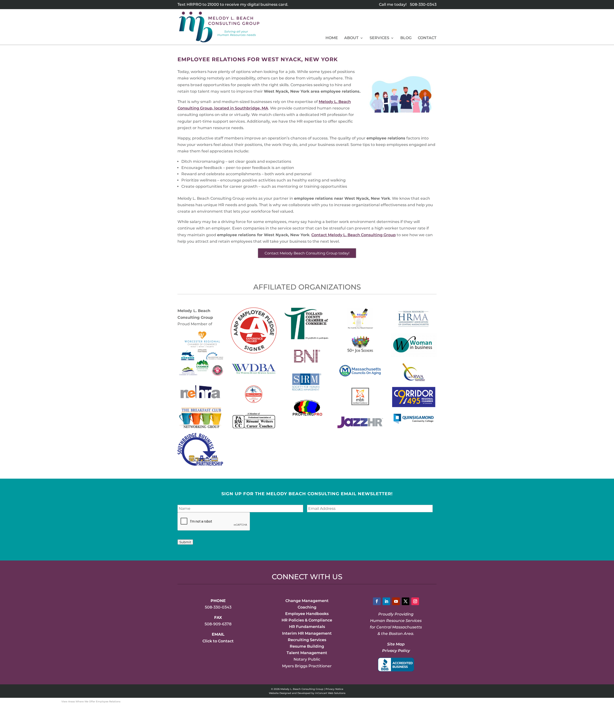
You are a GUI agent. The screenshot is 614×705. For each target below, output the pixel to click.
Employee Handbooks (307, 613)
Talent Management (307, 653)
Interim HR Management (307, 633)
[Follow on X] (405, 601)
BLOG (406, 38)
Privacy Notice (334, 689)
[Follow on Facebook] (377, 601)
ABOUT (351, 38)
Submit (185, 542)
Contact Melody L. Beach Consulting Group (353, 235)
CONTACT (427, 38)
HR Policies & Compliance (307, 620)
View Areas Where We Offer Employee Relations (90, 701)
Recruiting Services (307, 640)
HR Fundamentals (307, 626)
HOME (331, 38)
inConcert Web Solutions (330, 693)
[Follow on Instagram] (415, 601)
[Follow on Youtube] (396, 601)
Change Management (307, 600)
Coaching (307, 607)
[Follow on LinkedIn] (386, 601)
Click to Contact (218, 641)
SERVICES (379, 38)
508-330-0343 (423, 4)
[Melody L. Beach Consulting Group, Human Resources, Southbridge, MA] (396, 664)
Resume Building (307, 646)
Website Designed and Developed (290, 693)
